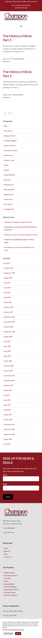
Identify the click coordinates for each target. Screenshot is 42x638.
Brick (5, 126)
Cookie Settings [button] (8, 633)
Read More (6, 61)
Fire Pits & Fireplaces (10, 595)
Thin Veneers (8, 204)
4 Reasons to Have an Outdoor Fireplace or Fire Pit (20, 235)
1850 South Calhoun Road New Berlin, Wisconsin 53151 (21, 1)
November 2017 (9, 381)
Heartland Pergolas (10, 141)
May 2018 (7, 351)
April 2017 (7, 410)
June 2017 (7, 400)
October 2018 (8, 327)
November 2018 (9, 322)
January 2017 (8, 420)
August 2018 (8, 337)
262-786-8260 (26, 5)
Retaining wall (8, 185)
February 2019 (8, 307)
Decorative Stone (9, 592)
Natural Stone (8, 155)
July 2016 (7, 444)
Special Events (9, 194)
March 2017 (8, 415)
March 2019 (8, 302)
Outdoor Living (9, 160)
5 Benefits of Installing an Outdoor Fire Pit (18, 222)
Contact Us (7, 557)
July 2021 (7, 263)
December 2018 (9, 317)
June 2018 (7, 346)
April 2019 (7, 297)
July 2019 (7, 283)
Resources (7, 180)
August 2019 (8, 278)
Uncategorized (9, 209)
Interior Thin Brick (10, 145)
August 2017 (8, 390)
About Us (7, 551)
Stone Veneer (8, 199)
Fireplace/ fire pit (9, 136)
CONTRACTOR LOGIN (21, 8)
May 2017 (7, 405)
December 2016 (9, 424)
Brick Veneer (8, 131)
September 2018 (9, 332)
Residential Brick (19, 59)
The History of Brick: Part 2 (18, 74)
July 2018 (7, 341)
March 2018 (8, 361)
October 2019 (8, 268)
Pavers (6, 165)
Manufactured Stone (10, 150)
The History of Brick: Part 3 (18, 38)
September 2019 (9, 273)
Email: (5, 484)
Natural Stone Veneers (11, 590)
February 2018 (8, 366)
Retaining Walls (9, 189)
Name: (5, 475)
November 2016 (9, 429)
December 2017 (9, 376)
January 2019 (8, 312)
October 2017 (8, 385)
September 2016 (9, 434)
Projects (6, 170)
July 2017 (7, 395)
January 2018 (8, 371)
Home (6, 548)
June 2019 (7, 288)
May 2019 (7, 292)
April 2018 (7, 356)
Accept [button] (18, 633)
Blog (5, 554)
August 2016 (8, 439)
